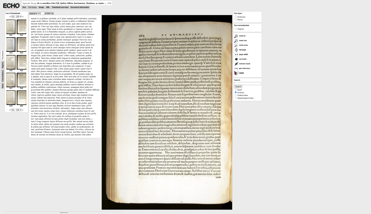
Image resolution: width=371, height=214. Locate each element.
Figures (3, 65)
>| (52, 13)
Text (24, 7)
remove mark (244, 64)
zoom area (243, 45)
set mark (243, 59)
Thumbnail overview (60, 7)
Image (41, 7)
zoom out (243, 40)
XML (48, 7)
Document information (80, 7)
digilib (241, 73)
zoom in (242, 36)
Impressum (64, 212)
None (3, 86)
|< (35, 13)
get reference (244, 68)
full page (242, 50)
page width (243, 54)
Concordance (3, 75)
